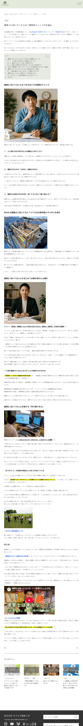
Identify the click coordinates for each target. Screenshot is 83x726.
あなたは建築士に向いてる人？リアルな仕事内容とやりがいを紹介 (28, 67)
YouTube (33, 32)
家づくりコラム (14, 14)
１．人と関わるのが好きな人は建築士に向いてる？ (23, 61)
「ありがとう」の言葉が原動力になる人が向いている (23, 75)
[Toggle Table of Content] (46, 56)
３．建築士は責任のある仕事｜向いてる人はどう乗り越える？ (26, 64)
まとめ (10, 77)
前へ (5, 647)
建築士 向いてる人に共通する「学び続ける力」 (22, 73)
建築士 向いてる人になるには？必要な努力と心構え (23, 69)
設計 (6, 20)
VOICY (41, 32)
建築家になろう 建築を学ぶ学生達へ (17, 556)
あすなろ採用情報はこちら (14, 531)
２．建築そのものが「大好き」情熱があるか (21, 63)
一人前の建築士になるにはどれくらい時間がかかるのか (24, 71)
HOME (6, 14)
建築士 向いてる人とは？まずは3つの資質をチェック (24, 59)
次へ (77, 647)
